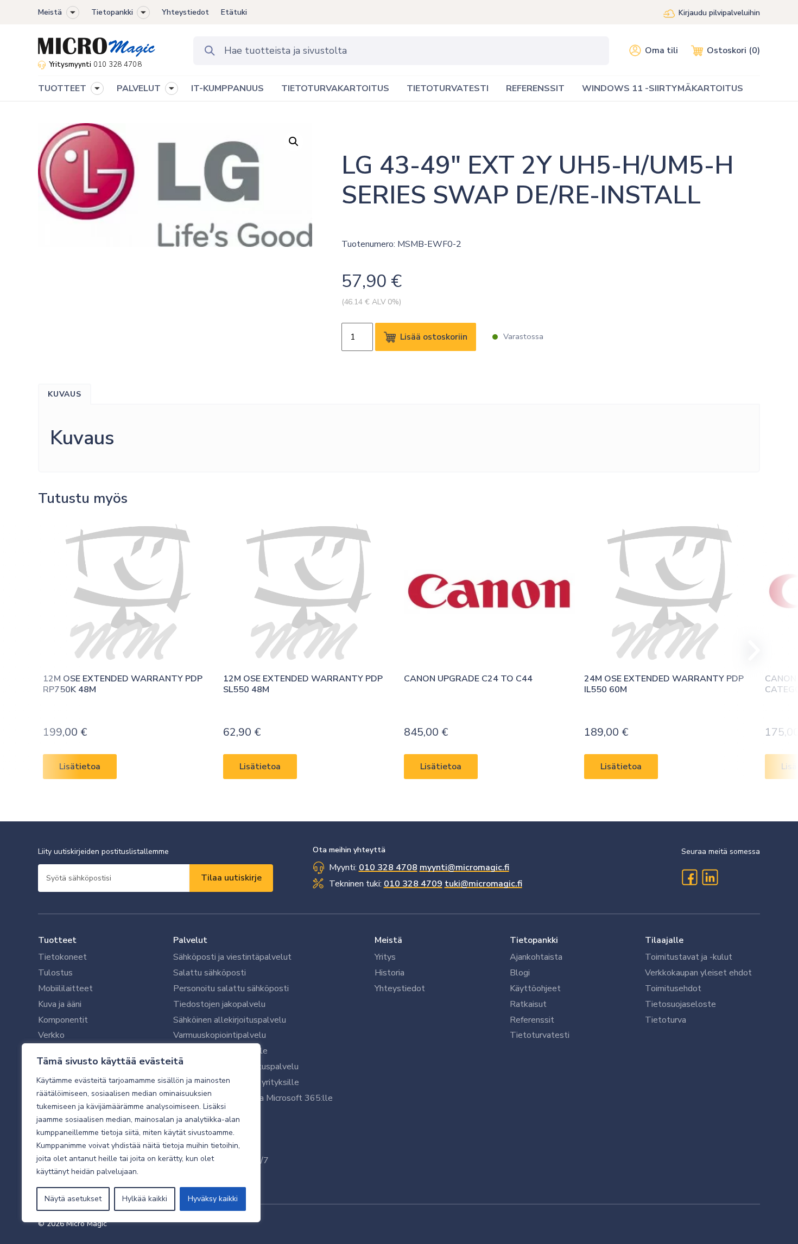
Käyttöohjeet (535, 988)
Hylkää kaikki (144, 1199)
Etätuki (234, 12)
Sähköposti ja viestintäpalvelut (232, 957)
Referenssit (532, 1020)
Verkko (51, 1035)
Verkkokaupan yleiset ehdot (698, 973)
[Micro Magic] (96, 43)
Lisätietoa (79, 767)
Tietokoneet (62, 957)
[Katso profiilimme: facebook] (689, 877)
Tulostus (55, 973)
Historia (389, 973)
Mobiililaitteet (65, 988)
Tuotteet (57, 940)
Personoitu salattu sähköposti (231, 988)
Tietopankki (112, 12)
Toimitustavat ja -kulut (688, 957)
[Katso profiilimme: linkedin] (710, 877)
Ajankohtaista (536, 957)
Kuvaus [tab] (64, 394)
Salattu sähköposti (209, 973)
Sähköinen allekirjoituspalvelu (229, 1020)
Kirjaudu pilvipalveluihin (719, 13)
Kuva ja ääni (59, 1004)
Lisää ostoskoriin (433, 337)
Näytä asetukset (73, 1199)
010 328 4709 (413, 884)
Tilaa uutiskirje (231, 878)
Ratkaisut (528, 1004)
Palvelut (190, 940)
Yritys (385, 957)
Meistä (50, 12)
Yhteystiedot (185, 12)
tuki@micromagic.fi (483, 884)
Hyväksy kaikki (213, 1199)
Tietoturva (665, 1020)
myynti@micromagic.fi (464, 867)
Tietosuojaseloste (680, 1004)
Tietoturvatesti (539, 1035)
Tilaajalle (664, 940)
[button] (72, 12)
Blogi (520, 973)
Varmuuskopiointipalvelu (219, 1035)
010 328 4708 (117, 64)
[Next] (749, 650)
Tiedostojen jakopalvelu (219, 1004)
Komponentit (63, 1020)
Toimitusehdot (673, 988)
